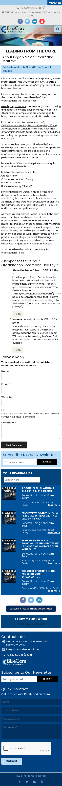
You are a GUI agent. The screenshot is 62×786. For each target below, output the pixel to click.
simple (8, 201)
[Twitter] (27, 21)
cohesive (11, 109)
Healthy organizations (13, 106)
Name (6, 371)
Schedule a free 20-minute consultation (31, 608)
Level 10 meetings (41, 237)
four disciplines (31, 163)
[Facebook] (20, 21)
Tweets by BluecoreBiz (31, 624)
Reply (18, 314)
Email (5, 384)
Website (6, 397)
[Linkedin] (34, 21)
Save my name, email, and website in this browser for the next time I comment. (30, 415)
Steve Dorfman (22, 270)
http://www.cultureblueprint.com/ (33, 293)
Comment (8, 422)
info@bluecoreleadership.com (23, 649)
